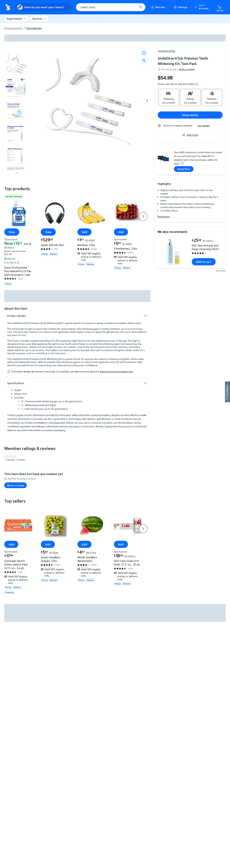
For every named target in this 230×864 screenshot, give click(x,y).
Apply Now (183, 169)
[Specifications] (145, 383)
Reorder (160, 7)
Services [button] (37, 18)
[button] (202, 7)
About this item (15, 308)
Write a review (187, 69)
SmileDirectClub (166, 51)
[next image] (16, 173)
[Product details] (145, 316)
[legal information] (197, 84)
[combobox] (110, 7)
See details (203, 125)
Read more (164, 216)
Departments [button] (14, 18)
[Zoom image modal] (144, 60)
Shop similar (190, 115)
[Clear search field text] (132, 7)
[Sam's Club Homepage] (7, 7)
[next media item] (147, 100)
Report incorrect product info (116, 371)
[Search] (141, 7)
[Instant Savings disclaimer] (18, 262)
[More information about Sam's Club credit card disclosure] (182, 163)
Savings (182, 7)
